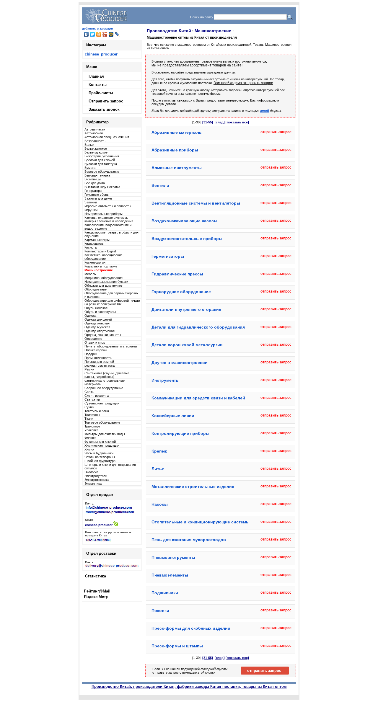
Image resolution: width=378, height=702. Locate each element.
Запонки (90, 202)
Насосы (159, 504)
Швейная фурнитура (99, 461)
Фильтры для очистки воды (104, 434)
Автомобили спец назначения (106, 137)
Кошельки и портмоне (100, 266)
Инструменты (165, 380)
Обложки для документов (103, 285)
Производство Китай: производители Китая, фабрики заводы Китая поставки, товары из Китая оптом (189, 686)
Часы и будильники (98, 453)
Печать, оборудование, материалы (110, 346)
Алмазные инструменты (176, 167)
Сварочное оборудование (103, 388)
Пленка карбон (95, 350)
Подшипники (164, 592)
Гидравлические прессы (177, 274)
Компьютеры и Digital (100, 251)
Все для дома (94, 183)
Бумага (89, 167)
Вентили (160, 185)
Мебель (90, 274)
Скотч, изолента (96, 395)
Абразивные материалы (177, 132)
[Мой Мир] (111, 34)
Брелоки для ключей (99, 160)
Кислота (90, 247)
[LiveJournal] (117, 34)
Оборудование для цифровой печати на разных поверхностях (112, 302)
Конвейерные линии (172, 415)
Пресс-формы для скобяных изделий (190, 628)
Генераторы (93, 190)
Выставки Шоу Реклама (102, 187)
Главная (96, 76)
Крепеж (159, 451)
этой (264, 110)
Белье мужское (95, 152)
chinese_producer (101, 54)
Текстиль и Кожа (96, 411)
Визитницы (92, 179)
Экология (91, 472)
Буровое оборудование (101, 171)
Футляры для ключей (100, 441)
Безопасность (94, 141)
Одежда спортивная (99, 331)
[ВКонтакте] (86, 34)
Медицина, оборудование (103, 278)
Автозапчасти (94, 129)
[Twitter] (92, 34)
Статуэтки (92, 399)
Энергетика (93, 483)
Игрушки (90, 210)
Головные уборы (96, 194)
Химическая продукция (101, 445)
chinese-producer (99, 525)
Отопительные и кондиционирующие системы (200, 522)
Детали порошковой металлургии (187, 344)
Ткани (88, 418)
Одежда (90, 315)
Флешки (90, 438)
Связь (89, 392)
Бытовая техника (97, 175)
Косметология (94, 262)
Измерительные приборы (103, 214)
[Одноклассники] (99, 34)
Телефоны (92, 415)
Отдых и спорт (95, 342)
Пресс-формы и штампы (177, 646)
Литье (157, 468)
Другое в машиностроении (179, 362)
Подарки (90, 354)
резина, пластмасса (99, 365)
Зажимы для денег (98, 198)
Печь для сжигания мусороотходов (188, 539)
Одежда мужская (97, 327)
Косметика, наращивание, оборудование (103, 256)
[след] (220, 122)
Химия (89, 449)
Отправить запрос (106, 101)
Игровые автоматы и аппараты (107, 206)
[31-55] (207, 122)
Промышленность (98, 358)
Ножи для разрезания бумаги (106, 281)
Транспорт (92, 426)
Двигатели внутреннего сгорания (186, 309)
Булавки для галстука (100, 164)
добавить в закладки (97, 28)
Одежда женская (97, 323)
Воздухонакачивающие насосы (184, 220)
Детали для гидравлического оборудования (198, 327)
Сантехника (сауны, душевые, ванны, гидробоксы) (107, 374)
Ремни (89, 369)
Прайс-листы (101, 93)
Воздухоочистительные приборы (186, 238)
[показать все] (237, 122)
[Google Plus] (105, 34)
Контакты (98, 84)
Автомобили (93, 133)
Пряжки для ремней (99, 361)
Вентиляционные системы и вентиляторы (195, 203)
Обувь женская (95, 308)
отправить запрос (275, 132)
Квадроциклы (94, 243)
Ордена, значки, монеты (102, 335)
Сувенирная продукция (101, 403)
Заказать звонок (104, 109)
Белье (89, 144)
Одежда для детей (98, 319)
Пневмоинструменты (173, 557)
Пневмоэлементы (169, 575)
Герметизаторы (167, 256)
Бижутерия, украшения (101, 156)
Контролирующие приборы (180, 433)
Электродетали (95, 476)
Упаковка (91, 430)
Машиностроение (213, 30)
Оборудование (95, 289)
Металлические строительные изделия (192, 486)
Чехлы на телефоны (99, 457)
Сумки (89, 407)
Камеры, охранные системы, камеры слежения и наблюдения (108, 219)
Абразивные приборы (174, 150)
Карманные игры (97, 239)
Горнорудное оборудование (181, 291)
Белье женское (95, 148)
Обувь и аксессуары (100, 312)
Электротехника (96, 479)
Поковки (160, 610)
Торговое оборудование (102, 422)
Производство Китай (169, 30)
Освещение (93, 338)
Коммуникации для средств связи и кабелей (198, 398)
